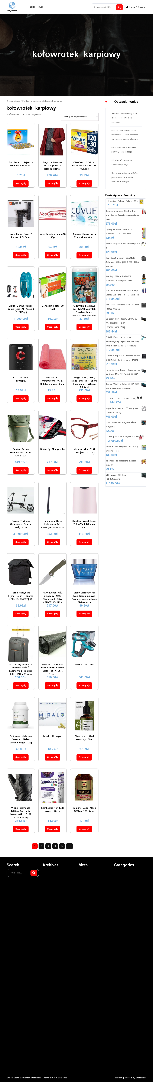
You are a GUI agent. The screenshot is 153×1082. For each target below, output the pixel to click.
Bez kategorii (120, 872)
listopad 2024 (49, 991)
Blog (41, 7)
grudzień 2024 (49, 985)
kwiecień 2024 (49, 1032)
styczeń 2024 (49, 1050)
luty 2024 (47, 1044)
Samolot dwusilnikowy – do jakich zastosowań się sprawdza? (124, 118)
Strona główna (13, 101)
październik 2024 (50, 997)
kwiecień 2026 (49, 896)
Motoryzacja (120, 878)
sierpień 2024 (49, 1009)
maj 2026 (47, 890)
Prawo (117, 884)
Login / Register (138, 7)
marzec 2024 (48, 1038)
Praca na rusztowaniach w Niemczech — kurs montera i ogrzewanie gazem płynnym (125, 135)
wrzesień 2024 (49, 1003)
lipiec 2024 (47, 1015)
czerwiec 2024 (49, 1021)
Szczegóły (20, 183)
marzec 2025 (48, 967)
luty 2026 (47, 908)
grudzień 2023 (49, 1056)
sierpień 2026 (49, 872)
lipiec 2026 (47, 878)
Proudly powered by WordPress (130, 1078)
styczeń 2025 (49, 979)
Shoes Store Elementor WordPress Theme (28, 1078)
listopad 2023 (49, 1062)
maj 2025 (47, 955)
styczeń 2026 (49, 914)
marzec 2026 (48, 902)
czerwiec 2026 (49, 884)
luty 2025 (47, 973)
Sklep (33, 7)
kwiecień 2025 (49, 961)
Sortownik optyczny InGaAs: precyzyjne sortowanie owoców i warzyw (124, 177)
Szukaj (119, 7)
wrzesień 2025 (49, 937)
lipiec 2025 (47, 943)
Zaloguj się (83, 872)
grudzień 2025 (49, 919)
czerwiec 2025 (49, 949)
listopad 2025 (49, 925)
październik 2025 (50, 931)
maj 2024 (47, 1026)
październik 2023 (50, 1068)
